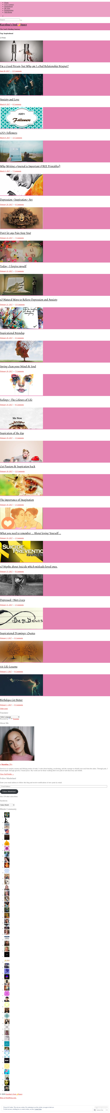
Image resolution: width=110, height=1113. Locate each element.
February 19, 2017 (6, 405)
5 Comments (19, 271)
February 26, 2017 (6, 204)
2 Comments (19, 505)
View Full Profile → (7, 774)
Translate (16, 719)
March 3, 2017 (5, 171)
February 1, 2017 (6, 671)
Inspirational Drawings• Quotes (17, 633)
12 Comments (20, 471)
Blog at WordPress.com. (8, 1098)
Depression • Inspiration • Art (16, 199)
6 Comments (19, 204)
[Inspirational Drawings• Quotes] (21, 628)
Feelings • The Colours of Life (16, 400)
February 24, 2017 (6, 238)
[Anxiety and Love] (21, 95)
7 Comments (17, 171)
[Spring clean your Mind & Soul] (21, 361)
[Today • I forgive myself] (21, 261)
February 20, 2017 (6, 338)
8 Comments (17, 104)
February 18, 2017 (6, 471)
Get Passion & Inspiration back (17, 466)
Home (6, 3)
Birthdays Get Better (11, 700)
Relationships (8, 10)
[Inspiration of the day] (21, 428)
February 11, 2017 (6, 605)
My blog (7, 8)
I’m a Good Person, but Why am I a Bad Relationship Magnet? (34, 66)
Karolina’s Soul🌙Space (13, 24)
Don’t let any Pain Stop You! (15, 233)
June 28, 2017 (5, 71)
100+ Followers (8, 133)
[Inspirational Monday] (21, 328)
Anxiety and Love (9, 99)
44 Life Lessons (8, 667)
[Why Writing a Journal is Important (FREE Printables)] (21, 161)
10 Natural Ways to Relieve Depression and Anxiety (28, 300)
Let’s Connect (9, 4)
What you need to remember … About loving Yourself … (30, 533)
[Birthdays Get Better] (21, 695)
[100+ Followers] (21, 128)
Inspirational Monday (12, 333)
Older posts (4, 709)
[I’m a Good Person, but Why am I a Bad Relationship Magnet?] (21, 61)
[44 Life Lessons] (21, 662)
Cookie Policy (38, 1109)
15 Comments (20, 304)
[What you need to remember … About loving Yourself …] (21, 528)
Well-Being (8, 12)
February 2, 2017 (6, 638)
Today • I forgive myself (13, 266)
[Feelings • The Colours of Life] (21, 395)
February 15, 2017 (6, 571)
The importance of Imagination (17, 500)
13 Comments (17, 71)
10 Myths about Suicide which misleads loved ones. (28, 566)
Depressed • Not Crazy (12, 600)
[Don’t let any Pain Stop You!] (21, 228)
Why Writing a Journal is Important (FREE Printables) (30, 166)
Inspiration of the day (12, 433)
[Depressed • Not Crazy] (21, 595)
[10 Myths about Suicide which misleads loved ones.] (21, 562)
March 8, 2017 (5, 104)
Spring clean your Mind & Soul (18, 366)
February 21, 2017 (6, 304)
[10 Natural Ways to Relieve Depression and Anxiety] (21, 295)
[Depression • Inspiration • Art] (21, 195)
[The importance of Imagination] (21, 495)
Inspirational (8, 6)
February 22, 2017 (6, 271)
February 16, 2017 (6, 538)
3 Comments (19, 438)
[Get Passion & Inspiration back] (21, 462)
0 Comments (18, 638)
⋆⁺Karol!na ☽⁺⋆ (6, 764)
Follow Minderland (8, 778)
